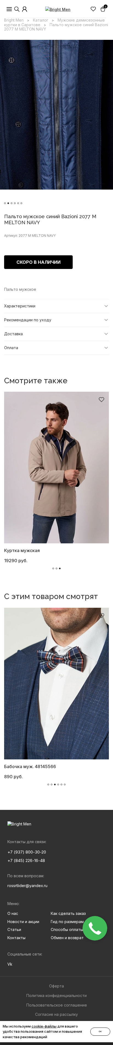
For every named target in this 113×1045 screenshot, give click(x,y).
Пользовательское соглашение (56, 1005)
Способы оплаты (67, 929)
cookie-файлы (44, 1026)
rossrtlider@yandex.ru (27, 885)
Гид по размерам (67, 921)
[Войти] (24, 9)
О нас (12, 913)
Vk (9, 964)
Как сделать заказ (68, 913)
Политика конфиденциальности (56, 995)
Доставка (13, 333)
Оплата (11, 347)
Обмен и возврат (67, 937)
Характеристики (19, 306)
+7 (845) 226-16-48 (26, 860)
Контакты (16, 937)
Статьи (14, 929)
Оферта (56, 986)
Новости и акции (23, 921)
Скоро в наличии (38, 262)
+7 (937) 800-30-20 (26, 852)
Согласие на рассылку (56, 1014)
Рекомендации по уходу (27, 320)
